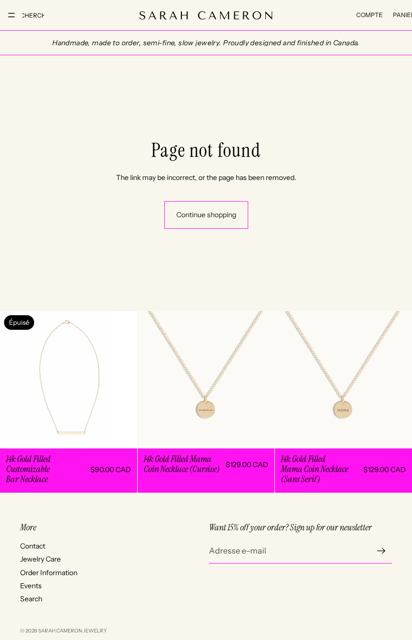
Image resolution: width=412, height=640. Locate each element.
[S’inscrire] (381, 550)
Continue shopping (206, 214)
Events (31, 585)
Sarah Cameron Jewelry (72, 630)
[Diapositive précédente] (15, 380)
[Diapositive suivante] (122, 380)
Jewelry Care (40, 559)
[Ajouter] (259, 433)
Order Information (48, 572)
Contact (32, 545)
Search (31, 598)
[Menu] (11, 15)
